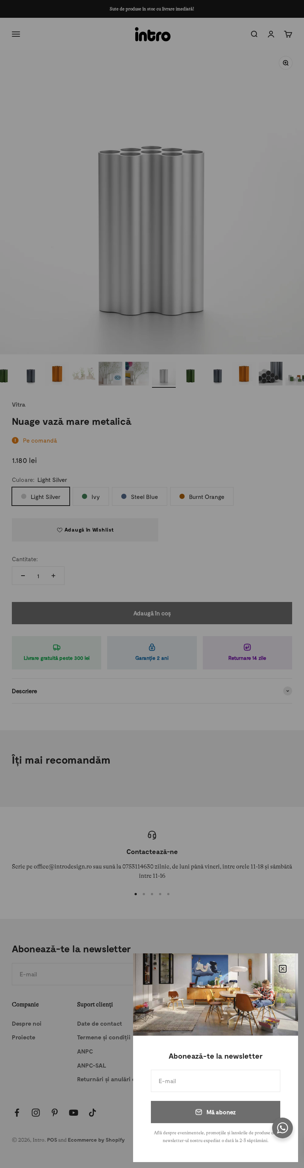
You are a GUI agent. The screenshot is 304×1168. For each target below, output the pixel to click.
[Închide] (282, 968)
